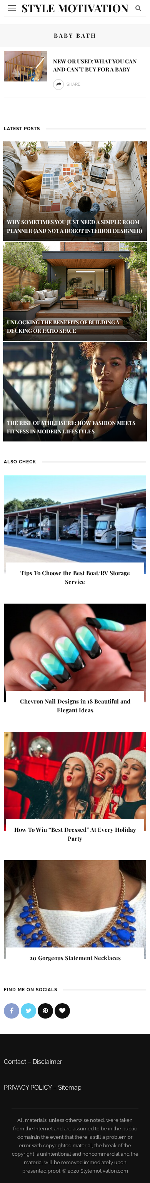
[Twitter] (28, 1011)
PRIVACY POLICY (28, 1087)
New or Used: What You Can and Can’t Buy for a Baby (95, 65)
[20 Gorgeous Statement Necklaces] (75, 909)
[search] (138, 8)
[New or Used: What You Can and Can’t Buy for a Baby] (25, 66)
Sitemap (70, 1087)
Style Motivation (75, 8)
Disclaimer (47, 1061)
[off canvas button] (12, 8)
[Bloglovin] (62, 1011)
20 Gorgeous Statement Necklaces (75, 958)
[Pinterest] (45, 1011)
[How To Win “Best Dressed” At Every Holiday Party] (75, 781)
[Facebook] (11, 1011)
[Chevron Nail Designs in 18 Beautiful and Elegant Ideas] (75, 652)
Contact (15, 1061)
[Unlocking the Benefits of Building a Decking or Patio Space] (75, 290)
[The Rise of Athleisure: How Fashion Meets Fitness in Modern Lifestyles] (75, 391)
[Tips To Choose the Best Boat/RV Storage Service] (75, 524)
